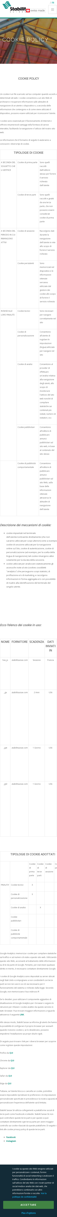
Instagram (11, 1141)
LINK (22, 1014)
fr (53, 2)
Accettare (28, 1205)
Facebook (11, 1137)
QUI (11, 1053)
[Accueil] (15, 6)
